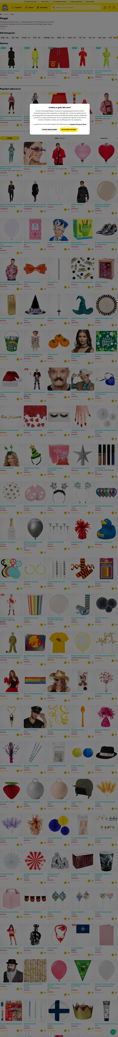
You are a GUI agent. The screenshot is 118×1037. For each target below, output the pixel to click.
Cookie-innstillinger (49, 130)
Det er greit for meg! (69, 130)
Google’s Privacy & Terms (78, 124)
